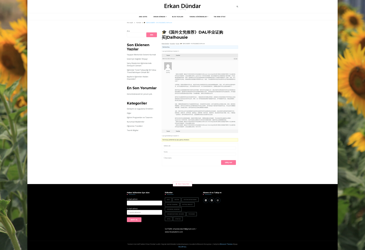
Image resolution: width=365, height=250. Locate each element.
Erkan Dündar (182, 5)
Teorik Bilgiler (132, 130)
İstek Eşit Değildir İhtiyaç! (137, 59)
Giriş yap (228, 162)
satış (168, 219)
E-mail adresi (132, 199)
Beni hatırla (168, 158)
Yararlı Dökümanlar (198, 17)
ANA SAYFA (143, 17)
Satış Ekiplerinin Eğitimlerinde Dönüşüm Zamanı (139, 64)
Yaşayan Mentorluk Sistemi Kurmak (141, 54)
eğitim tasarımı (172, 204)
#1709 (235, 58)
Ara (128, 31)
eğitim (177, 199)
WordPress (182, 247)
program (191, 214)
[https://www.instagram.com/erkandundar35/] (217, 200)
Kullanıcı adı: (167, 146)
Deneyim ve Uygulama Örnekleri (140, 109)
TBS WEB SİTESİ (219, 17)
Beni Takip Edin (183, 184)
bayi (168, 199)
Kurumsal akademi (173, 209)
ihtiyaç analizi (187, 204)
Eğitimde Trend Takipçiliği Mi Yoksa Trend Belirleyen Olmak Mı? (141, 71)
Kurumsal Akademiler (135, 122)
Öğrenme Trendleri (135, 126)
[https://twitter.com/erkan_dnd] (211, 200)
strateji (178, 219)
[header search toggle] (237, 6)
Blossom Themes (226, 244)
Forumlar (172, 43)
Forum (177, 43)
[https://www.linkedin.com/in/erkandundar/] (205, 200)
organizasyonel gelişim (175, 214)
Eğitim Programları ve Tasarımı (139, 117)
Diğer (129, 113)
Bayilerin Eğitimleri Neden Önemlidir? (137, 77)
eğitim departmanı (190, 199)
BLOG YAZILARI (177, 17)
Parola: (166, 152)
